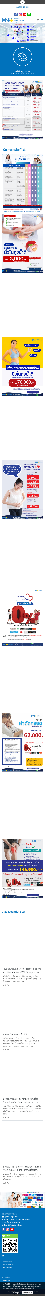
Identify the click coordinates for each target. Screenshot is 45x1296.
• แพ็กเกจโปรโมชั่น (7, 1267)
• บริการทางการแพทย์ (8, 1264)
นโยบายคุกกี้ (30, 1289)
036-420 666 (15, 1222)
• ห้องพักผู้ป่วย (6, 1280)
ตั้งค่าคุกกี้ (16, 1292)
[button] (37, 20)
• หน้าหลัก (4, 1259)
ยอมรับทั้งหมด (27, 1292)
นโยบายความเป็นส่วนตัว (15, 1289)
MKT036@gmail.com (15, 1225)
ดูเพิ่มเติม (6, 985)
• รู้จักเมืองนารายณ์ (7, 1262)
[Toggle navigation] (42, 20)
